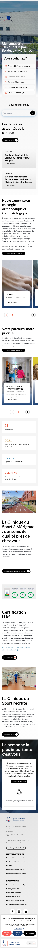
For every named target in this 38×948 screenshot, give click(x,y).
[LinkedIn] (25, 911)
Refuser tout (6, 933)
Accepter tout (17, 933)
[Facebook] (12, 911)
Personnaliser (29, 933)
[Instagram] (19, 911)
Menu (30, 943)
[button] (6, 315)
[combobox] (19, 113)
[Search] (32, 113)
